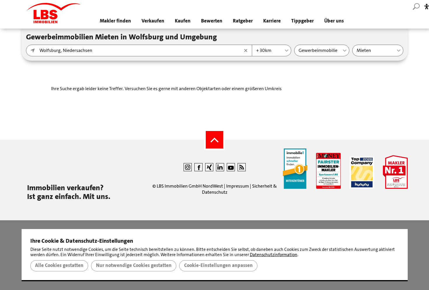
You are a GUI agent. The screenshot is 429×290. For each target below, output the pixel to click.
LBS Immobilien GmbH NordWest (190, 186)
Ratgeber (243, 21)
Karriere (272, 21)
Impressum (237, 186)
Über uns (334, 21)
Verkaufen (153, 21)
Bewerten (211, 21)
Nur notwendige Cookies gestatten (134, 265)
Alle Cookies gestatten (59, 265)
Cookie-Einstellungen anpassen (218, 265)
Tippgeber (302, 21)
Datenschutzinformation (273, 255)
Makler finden (115, 21)
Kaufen (183, 21)
